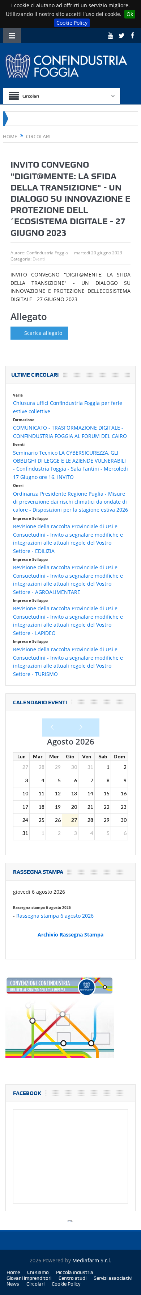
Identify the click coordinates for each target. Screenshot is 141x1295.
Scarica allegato (43, 332)
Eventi (39, 259)
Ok (130, 14)
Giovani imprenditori (29, 1278)
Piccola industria (74, 1272)
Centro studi (72, 1278)
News (13, 1284)
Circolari (35, 1284)
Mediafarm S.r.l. (91, 1260)
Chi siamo (38, 1272)
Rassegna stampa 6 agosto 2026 (55, 915)
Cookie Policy (71, 22)
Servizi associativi (113, 1278)
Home (13, 1272)
